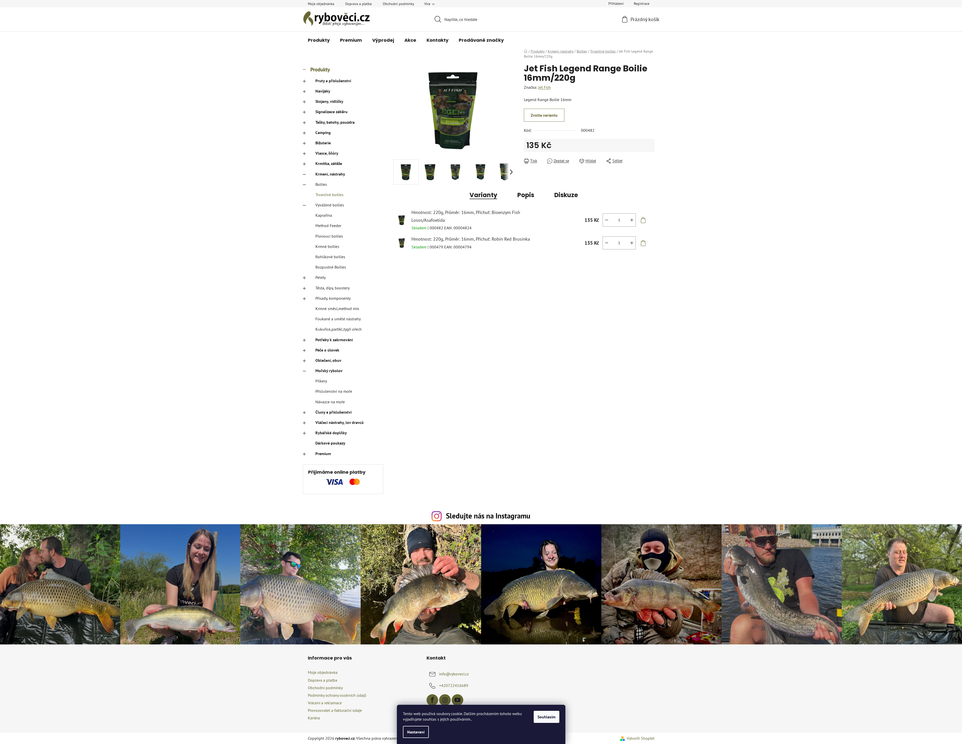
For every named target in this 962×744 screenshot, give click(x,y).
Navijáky (322, 91)
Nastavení (416, 731)
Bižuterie (323, 142)
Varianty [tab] (483, 195)
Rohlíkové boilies (330, 256)
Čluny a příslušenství (333, 412)
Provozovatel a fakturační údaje (335, 710)
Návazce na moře (330, 401)
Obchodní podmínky (398, 4)
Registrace (641, 3)
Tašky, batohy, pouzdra (335, 122)
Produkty (320, 69)
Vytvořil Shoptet (640, 738)
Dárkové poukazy (330, 443)
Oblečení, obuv (328, 360)
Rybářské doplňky (331, 432)
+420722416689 (453, 685)
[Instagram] (445, 700)
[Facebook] (432, 700)
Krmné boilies (327, 246)
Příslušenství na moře (333, 391)
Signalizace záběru (331, 111)
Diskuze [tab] (566, 195)
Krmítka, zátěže (328, 163)
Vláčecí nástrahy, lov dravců (339, 422)
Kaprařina (323, 215)
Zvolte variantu (544, 115)
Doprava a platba (358, 4)
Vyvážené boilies (329, 204)
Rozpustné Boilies (330, 267)
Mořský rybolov (329, 370)
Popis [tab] (525, 195)
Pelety (320, 277)
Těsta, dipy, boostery (332, 287)
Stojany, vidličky (329, 101)
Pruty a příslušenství (333, 80)
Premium (323, 453)
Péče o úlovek (327, 350)
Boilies (321, 184)
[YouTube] (457, 700)
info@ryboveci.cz (454, 673)
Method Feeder (328, 225)
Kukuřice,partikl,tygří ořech (338, 329)
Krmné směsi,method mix (337, 308)
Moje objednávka (321, 4)
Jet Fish (544, 87)
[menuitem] (319, 40)
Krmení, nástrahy (330, 174)
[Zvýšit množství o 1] (632, 220)
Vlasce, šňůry (326, 153)
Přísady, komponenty (333, 298)
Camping (323, 132)
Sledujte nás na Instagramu (488, 515)
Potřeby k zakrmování (334, 339)
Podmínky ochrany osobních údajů (337, 695)
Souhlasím (546, 716)
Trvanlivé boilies (329, 194)
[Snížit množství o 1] (606, 220)
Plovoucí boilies (329, 236)
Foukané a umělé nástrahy (338, 318)
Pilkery (321, 380)
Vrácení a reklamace (325, 702)
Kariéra (314, 717)
